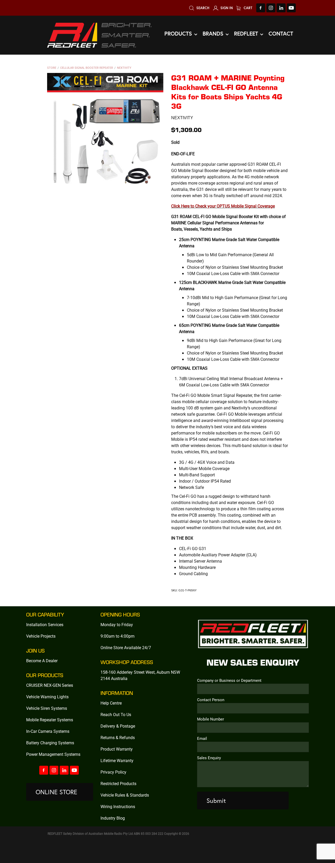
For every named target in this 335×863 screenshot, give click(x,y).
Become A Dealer (42, 660)
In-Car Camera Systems (47, 731)
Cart (247, 8)
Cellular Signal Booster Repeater (86, 68)
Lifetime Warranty (116, 760)
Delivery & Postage (117, 726)
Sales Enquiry (209, 758)
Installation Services (44, 624)
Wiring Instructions (117, 806)
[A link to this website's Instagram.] (270, 7)
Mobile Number (210, 719)
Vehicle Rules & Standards (124, 795)
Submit (216, 800)
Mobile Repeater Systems (49, 719)
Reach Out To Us (115, 714)
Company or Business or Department (229, 680)
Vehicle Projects (40, 636)
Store (51, 68)
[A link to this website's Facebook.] (260, 7)
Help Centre (111, 703)
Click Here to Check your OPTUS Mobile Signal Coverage (223, 206)
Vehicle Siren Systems (46, 708)
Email (202, 738)
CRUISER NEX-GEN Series (49, 685)
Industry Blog (112, 818)
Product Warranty (116, 749)
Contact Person (210, 700)
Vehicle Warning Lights (47, 696)
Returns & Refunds (117, 737)
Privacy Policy (113, 772)
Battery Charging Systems (50, 742)
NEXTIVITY (124, 68)
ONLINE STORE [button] (56, 792)
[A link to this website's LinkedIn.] (281, 7)
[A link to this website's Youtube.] (291, 7)
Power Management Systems (53, 754)
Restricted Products (118, 783)
